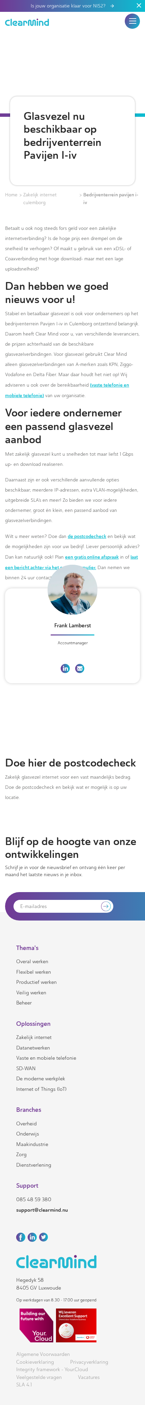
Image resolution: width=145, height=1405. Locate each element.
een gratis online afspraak (92, 557)
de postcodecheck (87, 536)
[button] (132, 21)
